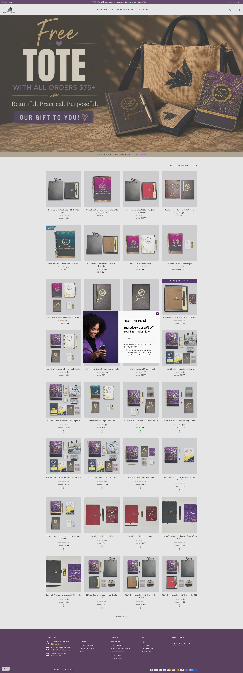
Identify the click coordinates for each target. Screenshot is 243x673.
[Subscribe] (152, 338)
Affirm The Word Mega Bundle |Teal (102, 421)
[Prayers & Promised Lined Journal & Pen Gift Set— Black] (180, 515)
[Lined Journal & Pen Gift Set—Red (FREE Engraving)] (141, 189)
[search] (230, 10)
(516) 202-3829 (55, 644)
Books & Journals (86, 645)
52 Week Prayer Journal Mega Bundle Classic (63, 369)
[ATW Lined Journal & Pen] (102, 297)
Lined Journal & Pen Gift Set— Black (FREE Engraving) (63, 211)
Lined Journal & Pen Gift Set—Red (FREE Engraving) (140, 211)
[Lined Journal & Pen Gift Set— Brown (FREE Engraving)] (102, 243)
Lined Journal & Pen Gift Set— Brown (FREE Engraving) (102, 265)
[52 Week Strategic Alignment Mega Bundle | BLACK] (102, 574)
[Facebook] (174, 644)
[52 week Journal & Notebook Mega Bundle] (180, 400)
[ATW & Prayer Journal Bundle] (141, 243)
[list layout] (168, 165)
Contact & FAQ (116, 645)
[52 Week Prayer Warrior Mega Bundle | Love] (63, 400)
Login (143, 642)
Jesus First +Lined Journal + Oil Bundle (140, 536)
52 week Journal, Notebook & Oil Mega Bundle (141, 421)
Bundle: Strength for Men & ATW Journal (179, 210)
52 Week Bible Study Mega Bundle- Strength (179, 369)
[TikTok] (184, 644)
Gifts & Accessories (87, 648)
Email (128, 339)
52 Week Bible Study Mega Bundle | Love (102, 477)
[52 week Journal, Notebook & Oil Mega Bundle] (141, 400)
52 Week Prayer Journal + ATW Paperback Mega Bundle (63, 537)
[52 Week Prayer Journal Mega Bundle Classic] (63, 348)
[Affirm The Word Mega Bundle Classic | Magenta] (63, 297)
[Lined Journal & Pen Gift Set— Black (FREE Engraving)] (63, 189)
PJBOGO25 (142, 155)
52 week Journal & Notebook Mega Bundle (179, 421)
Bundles (83, 642)
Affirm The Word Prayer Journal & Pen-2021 (102, 210)
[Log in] (234, 9)
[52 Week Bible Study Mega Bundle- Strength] (180, 348)
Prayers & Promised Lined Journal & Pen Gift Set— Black (179, 537)
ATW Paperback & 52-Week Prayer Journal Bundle (179, 478)
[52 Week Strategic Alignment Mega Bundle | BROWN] (141, 574)
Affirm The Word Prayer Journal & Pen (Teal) (63, 264)
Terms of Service (117, 658)
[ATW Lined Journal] (141, 297)
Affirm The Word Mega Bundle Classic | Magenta (63, 317)
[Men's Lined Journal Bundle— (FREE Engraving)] (180, 297)
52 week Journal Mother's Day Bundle (141, 477)
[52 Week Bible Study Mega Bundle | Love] (102, 456)
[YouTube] (189, 644)
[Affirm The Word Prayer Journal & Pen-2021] (102, 189)
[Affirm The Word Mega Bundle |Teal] (102, 400)
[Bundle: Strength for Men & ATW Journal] (180, 189)
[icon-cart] (239, 10)
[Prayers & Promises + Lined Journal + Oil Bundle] (63, 574)
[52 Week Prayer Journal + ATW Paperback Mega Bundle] (63, 515)
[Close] (157, 314)
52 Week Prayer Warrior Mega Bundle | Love (63, 421)
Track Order (146, 645)
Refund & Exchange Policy (120, 648)
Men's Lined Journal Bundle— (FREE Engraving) (179, 317)
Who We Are (115, 642)
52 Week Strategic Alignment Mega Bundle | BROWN (141, 596)
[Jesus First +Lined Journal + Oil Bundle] (141, 515)
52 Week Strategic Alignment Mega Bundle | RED (179, 595)
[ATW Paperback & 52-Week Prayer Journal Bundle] (180, 456)
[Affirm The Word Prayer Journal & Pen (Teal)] (63, 243)
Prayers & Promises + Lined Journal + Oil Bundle (63, 595)
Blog (10, 2)
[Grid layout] (171, 165)
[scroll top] (238, 666)
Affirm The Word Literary (65, 670)
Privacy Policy (116, 655)
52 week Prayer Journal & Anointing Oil (141, 369)
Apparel (83, 652)
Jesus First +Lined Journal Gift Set (102, 536)
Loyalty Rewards (147, 648)
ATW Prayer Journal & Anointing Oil (179, 264)
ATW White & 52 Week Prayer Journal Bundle (102, 369)
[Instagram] (179, 644)
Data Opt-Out (146, 652)
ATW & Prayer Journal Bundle (140, 264)
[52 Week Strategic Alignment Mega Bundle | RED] (180, 574)
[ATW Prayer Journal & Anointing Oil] (180, 243)
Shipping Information (118, 652)
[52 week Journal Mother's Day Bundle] (141, 456)
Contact (4, 2)
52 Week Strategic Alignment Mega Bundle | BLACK (102, 596)
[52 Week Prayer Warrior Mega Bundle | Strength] (63, 456)
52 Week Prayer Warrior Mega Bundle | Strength (63, 477)
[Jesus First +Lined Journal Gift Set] (102, 515)
